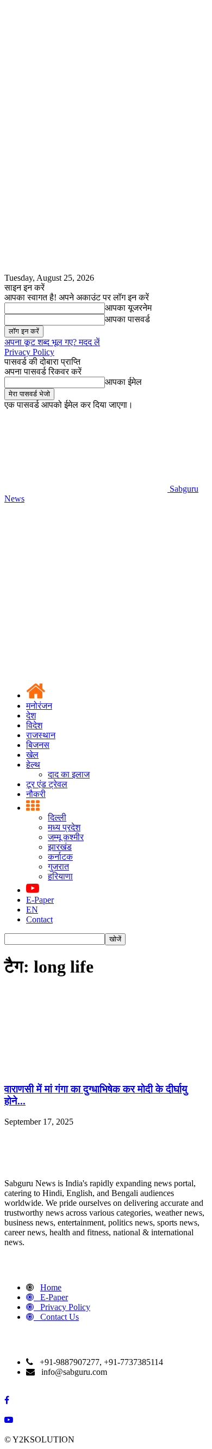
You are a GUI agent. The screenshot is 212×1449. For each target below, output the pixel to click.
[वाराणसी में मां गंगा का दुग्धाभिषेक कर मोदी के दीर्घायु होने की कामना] (85, 1067)
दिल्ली (57, 817)
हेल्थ (33, 764)
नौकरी (36, 794)
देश (31, 715)
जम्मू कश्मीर (66, 837)
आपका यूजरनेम (128, 307)
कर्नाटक (60, 856)
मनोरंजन (39, 705)
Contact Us (59, 1316)
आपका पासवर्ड (127, 319)
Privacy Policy (29, 352)
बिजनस (37, 745)
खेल (32, 754)
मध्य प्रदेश (64, 827)
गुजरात (58, 866)
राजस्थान (40, 735)
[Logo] (85, 582)
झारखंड (60, 847)
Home (50, 1287)
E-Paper (40, 899)
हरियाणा (60, 876)
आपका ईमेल (123, 382)
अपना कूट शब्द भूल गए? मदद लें (52, 342)
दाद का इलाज (69, 774)
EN (32, 909)
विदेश (34, 725)
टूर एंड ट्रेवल (46, 784)
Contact (39, 919)
